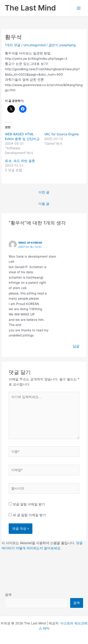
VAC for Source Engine (61, 134)
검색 (8, 594)
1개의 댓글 (12, 45)
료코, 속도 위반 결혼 (20, 161)
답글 (76, 346)
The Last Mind (30, 7)
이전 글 (43, 192)
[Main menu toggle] (79, 8)
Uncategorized (34, 45)
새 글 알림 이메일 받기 (29, 515)
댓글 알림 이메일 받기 (29, 504)
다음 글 (43, 204)
